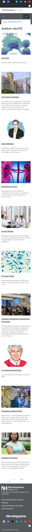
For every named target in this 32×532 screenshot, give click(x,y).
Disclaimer (5, 503)
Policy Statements (7, 508)
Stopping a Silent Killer (11, 411)
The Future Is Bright (10, 97)
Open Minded (7, 144)
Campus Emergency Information (12, 506)
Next (21, 479)
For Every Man (7, 276)
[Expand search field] (26, 16)
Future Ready (7, 231)
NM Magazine (16, 516)
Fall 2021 (5, 58)
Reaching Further (9, 186)
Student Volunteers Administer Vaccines (15, 320)
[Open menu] (4, 16)
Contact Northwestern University (12, 500)
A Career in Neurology (11, 370)
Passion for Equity (9, 458)
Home (5, 22)
